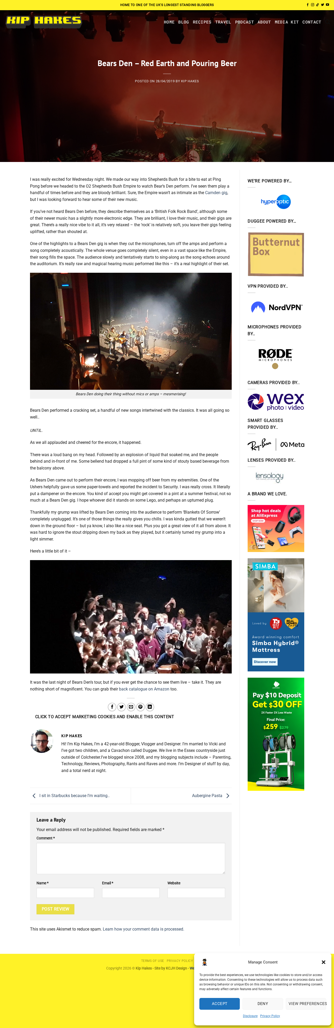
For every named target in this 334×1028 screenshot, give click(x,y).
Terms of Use (152, 961)
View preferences (307, 1003)
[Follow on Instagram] (312, 5)
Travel (223, 22)
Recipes (202, 22)
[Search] (327, 21)
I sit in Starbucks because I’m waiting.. (74, 795)
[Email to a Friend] (131, 707)
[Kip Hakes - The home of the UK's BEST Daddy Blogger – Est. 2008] (43, 21)
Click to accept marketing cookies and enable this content (104, 717)
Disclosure (250, 1016)
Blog (183, 22)
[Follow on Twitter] (322, 5)
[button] (323, 962)
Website (174, 883)
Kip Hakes (190, 81)
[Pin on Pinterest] (140, 707)
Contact (311, 22)
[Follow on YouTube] (327, 5)
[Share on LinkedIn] (150, 707)
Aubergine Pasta (207, 795)
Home (169, 22)
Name (43, 883)
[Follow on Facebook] (307, 5)
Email (107, 883)
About (264, 22)
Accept (220, 1003)
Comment (46, 838)
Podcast (244, 22)
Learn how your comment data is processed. (143, 929)
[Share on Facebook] (112, 707)
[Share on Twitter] (121, 707)
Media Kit (287, 22)
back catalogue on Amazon (144, 689)
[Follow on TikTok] (317, 5)
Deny (263, 1003)
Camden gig (216, 192)
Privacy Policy (270, 1016)
